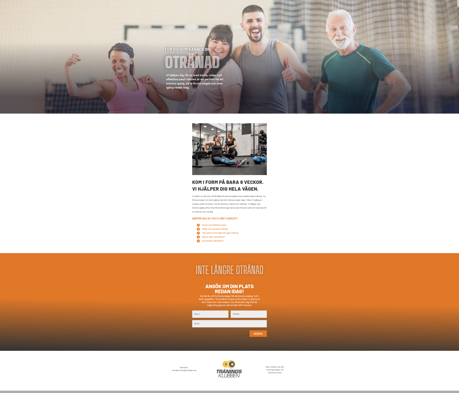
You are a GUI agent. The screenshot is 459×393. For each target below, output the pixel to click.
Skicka (258, 333)
